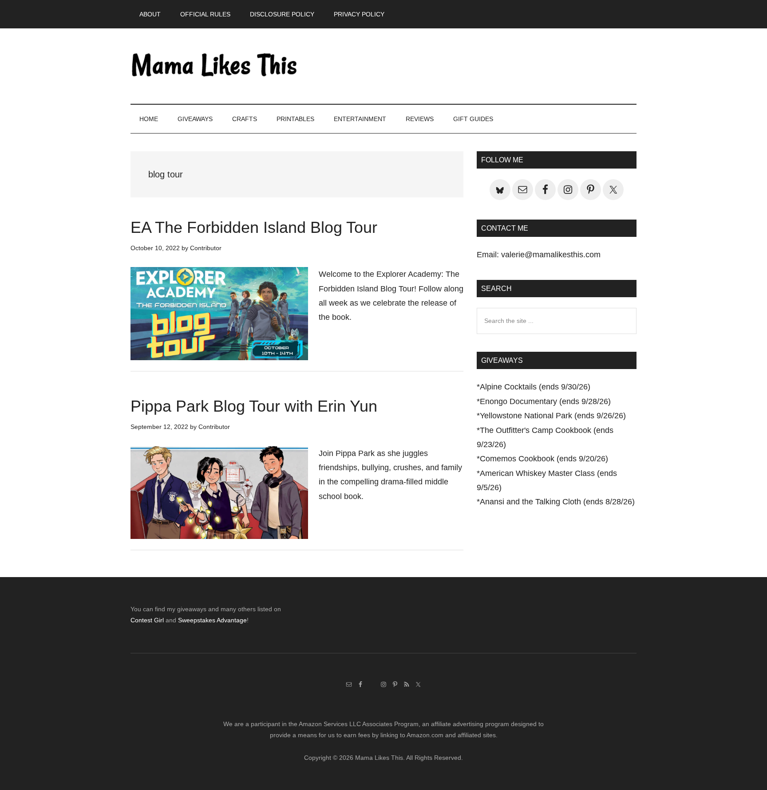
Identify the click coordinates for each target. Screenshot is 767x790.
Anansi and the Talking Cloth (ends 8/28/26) (557, 501)
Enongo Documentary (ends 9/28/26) (545, 401)
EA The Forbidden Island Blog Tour (253, 227)
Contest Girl (147, 620)
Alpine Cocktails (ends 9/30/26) (535, 386)
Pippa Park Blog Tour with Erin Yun (253, 406)
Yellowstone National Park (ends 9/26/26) (553, 415)
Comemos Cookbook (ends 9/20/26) (544, 458)
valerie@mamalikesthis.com (551, 254)
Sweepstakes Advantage (212, 620)
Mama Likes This (214, 66)
